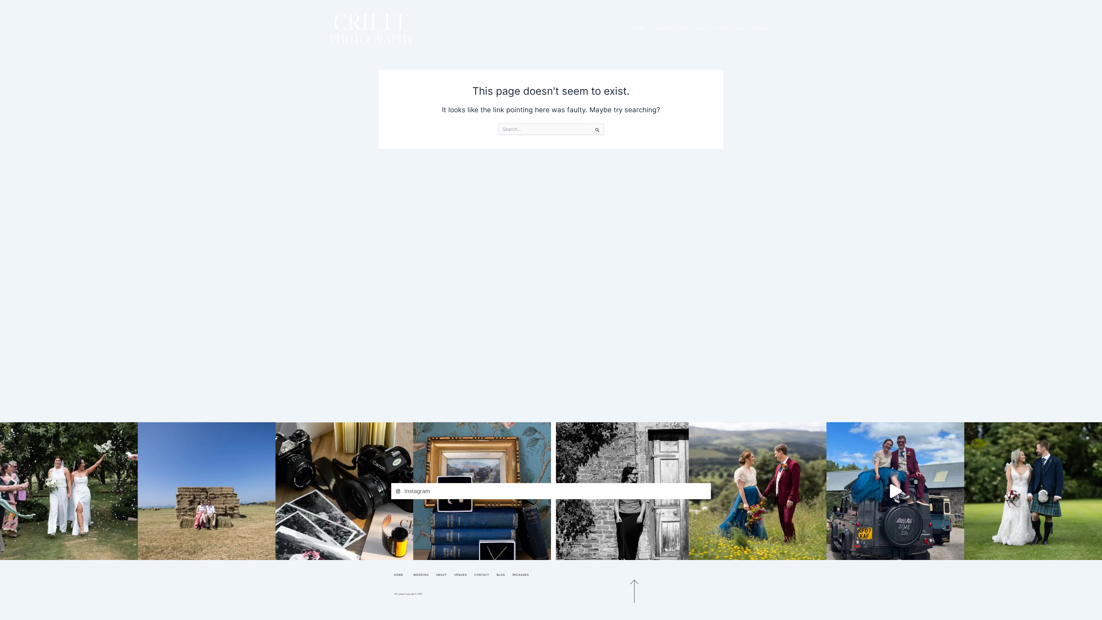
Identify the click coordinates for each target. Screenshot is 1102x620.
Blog (742, 28)
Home (639, 28)
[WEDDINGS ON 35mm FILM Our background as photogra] (344, 491)
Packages (761, 28)
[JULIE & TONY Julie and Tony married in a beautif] (1033, 491)
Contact (722, 28)
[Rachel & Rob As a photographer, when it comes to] (757, 491)
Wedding (662, 28)
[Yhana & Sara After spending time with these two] (69, 491)
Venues (701, 28)
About (682, 28)
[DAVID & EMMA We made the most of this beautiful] (207, 491)
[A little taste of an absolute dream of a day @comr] (895, 491)
